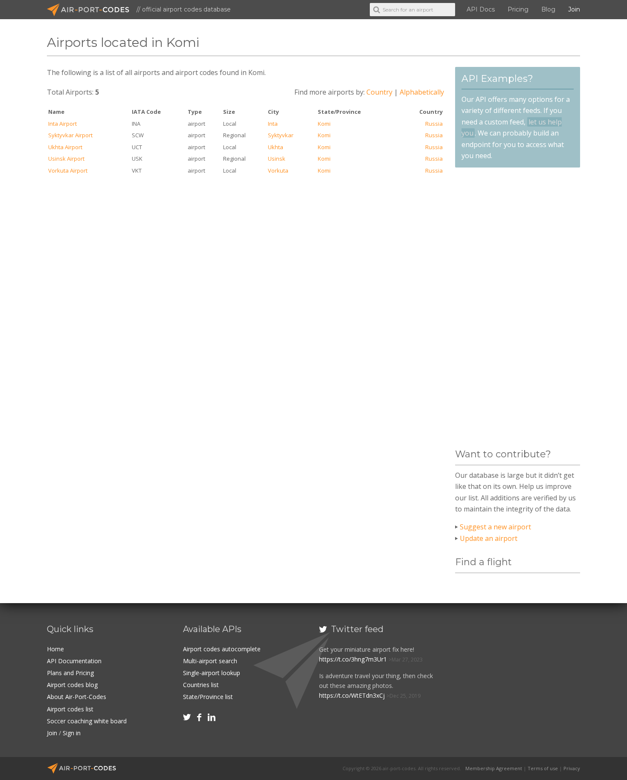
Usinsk (276, 158)
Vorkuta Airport (67, 170)
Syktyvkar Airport (70, 135)
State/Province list (208, 697)
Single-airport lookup (211, 673)
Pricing (518, 9)
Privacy (571, 768)
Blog (548, 9)
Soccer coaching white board (87, 721)
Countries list (201, 685)
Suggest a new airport (495, 527)
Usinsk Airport (66, 158)
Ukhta (275, 147)
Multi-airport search (210, 661)
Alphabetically (422, 92)
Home (55, 649)
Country (379, 92)
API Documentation (74, 661)
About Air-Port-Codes (76, 697)
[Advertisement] (517, 308)
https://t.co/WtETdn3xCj (352, 695)
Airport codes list (70, 709)
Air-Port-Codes (91, 9)
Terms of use (543, 768)
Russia (434, 123)
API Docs (481, 9)
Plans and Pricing (70, 673)
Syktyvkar (280, 135)
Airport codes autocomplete (222, 649)
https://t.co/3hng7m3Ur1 (353, 659)
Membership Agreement (493, 768)
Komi (324, 123)
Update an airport (488, 538)
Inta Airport (62, 123)
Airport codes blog (72, 685)
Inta (273, 123)
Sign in (72, 733)
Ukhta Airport (65, 147)
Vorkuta (278, 170)
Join (574, 9)
